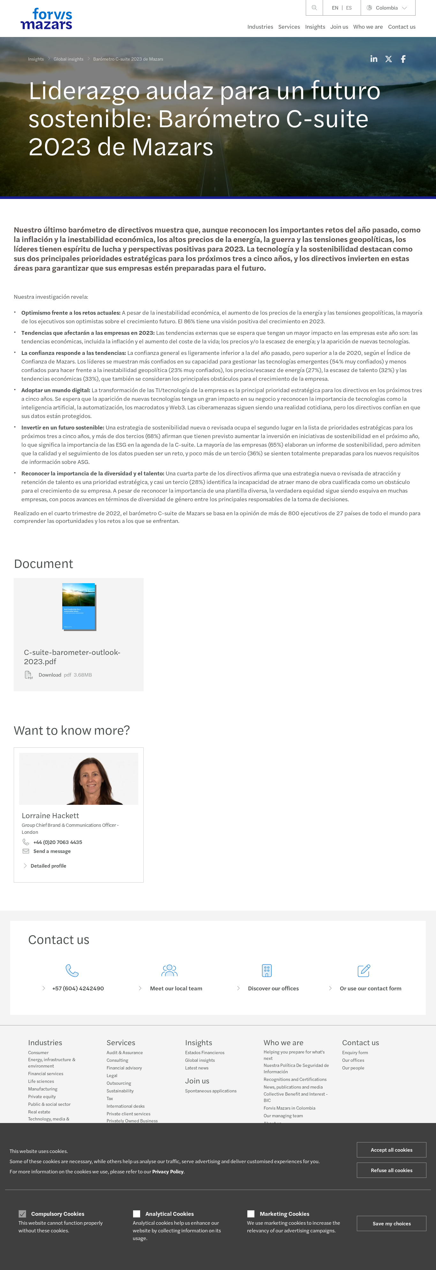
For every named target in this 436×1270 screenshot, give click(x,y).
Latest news (196, 1067)
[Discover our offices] (266, 978)
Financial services (45, 1073)
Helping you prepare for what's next (294, 1054)
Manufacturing (42, 1088)
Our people (353, 1067)
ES (349, 7)
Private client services (128, 1113)
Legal (112, 1075)
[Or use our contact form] (364, 978)
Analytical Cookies (170, 1213)
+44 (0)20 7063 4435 (57, 842)
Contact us (402, 26)
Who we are (368, 26)
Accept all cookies (391, 1149)
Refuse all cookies (391, 1170)
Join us (339, 26)
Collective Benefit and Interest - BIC (296, 1096)
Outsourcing (119, 1083)
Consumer (38, 1052)
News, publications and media (293, 1086)
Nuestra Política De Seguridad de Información (296, 1068)
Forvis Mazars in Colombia (289, 1108)
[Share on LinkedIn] (374, 58)
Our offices (353, 1060)
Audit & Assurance (125, 1052)
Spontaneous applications (211, 1090)
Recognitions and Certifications (295, 1079)
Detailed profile (48, 865)
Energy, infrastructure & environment (51, 1062)
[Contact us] (72, 978)
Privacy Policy (168, 1171)
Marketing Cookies (284, 1213)
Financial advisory (124, 1067)
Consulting (117, 1060)
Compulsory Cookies (57, 1213)
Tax (110, 1098)
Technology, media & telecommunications (48, 1121)
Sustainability (120, 1090)
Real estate (39, 1111)
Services (289, 26)
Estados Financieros (204, 1052)
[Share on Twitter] (388, 58)
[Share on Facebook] (403, 58)
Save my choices (392, 1223)
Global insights (68, 58)
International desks (126, 1106)
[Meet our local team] (169, 978)
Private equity (42, 1096)
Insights (315, 26)
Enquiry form (355, 1052)
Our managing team (283, 1115)
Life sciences (41, 1081)
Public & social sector (49, 1104)
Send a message (51, 851)
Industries (260, 26)
